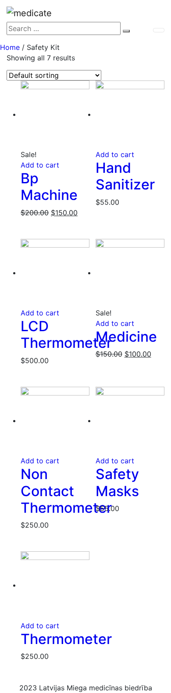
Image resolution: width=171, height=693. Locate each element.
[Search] (126, 31)
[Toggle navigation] (158, 30)
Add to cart (40, 165)
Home (10, 47)
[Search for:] (64, 28)
